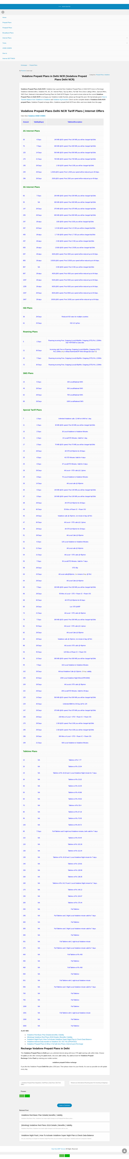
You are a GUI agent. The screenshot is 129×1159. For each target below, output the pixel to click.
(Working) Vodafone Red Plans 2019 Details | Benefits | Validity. (50, 1037)
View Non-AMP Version (58, 1149)
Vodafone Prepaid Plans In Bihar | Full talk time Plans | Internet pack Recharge (55, 1044)
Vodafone (107, 74)
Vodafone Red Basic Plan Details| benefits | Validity (45, 1035)
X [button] (2, 12)
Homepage (24, 65)
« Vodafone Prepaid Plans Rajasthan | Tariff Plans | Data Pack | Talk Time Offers (41, 1083)
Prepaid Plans (33, 65)
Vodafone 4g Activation (60, 99)
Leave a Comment (64, 1105)
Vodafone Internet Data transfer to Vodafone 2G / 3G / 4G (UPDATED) (52, 1041)
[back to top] (124, 1150)
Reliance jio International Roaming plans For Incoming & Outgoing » (89, 1083)
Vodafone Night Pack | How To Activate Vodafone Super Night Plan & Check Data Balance (59, 1039)
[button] (64, 6)
